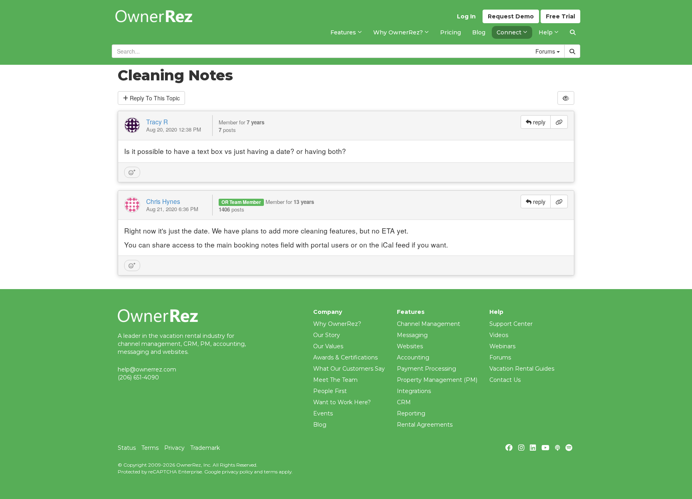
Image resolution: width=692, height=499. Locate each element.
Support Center (511, 323)
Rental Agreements (425, 424)
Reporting (411, 413)
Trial (560, 16)
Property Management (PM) (437, 379)
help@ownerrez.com (147, 369)
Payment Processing (426, 368)
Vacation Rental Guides (521, 368)
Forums (500, 357)
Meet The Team (335, 379)
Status (127, 447)
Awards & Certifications (345, 357)
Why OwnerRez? (337, 323)
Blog (319, 424)
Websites (410, 346)
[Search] (572, 32)
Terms (150, 447)
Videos (498, 335)
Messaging (412, 335)
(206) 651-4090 (138, 377)
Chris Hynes (163, 201)
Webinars (502, 346)
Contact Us (505, 379)
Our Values (328, 346)
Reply (154, 98)
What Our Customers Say (349, 368)
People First (330, 391)
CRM (404, 402)
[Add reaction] (132, 172)
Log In (466, 16)
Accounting (413, 357)
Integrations (414, 391)
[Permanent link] (559, 122)
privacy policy (237, 472)
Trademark (205, 447)
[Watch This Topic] (565, 98)
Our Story (326, 335)
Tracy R (157, 121)
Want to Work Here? (342, 402)
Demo (511, 16)
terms (271, 472)
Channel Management (428, 323)
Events (323, 413)
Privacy (174, 447)
